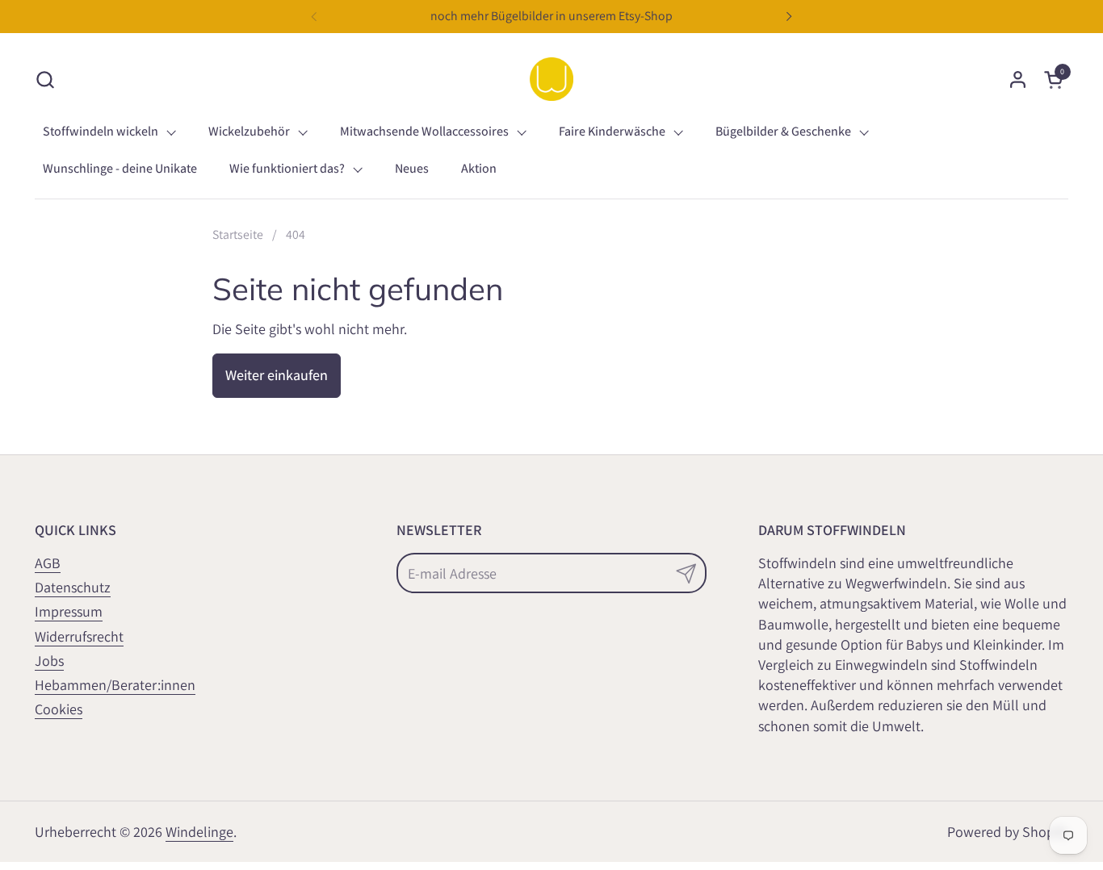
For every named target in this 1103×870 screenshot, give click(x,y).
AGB (48, 563)
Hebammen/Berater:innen (115, 685)
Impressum (69, 611)
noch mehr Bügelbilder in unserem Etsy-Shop (551, 16)
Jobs (49, 660)
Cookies (58, 709)
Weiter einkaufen (276, 375)
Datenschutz (73, 587)
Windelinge (199, 831)
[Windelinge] (551, 79)
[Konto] (1018, 79)
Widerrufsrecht (79, 636)
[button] (45, 79)
